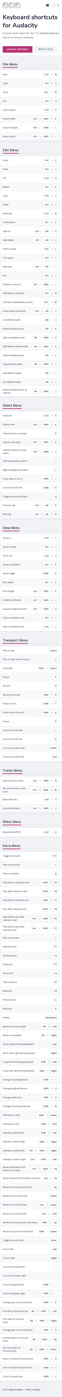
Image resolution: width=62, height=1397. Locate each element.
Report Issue (45, 49)
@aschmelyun (16, 1389)
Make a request (33, 1389)
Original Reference (17, 49)
